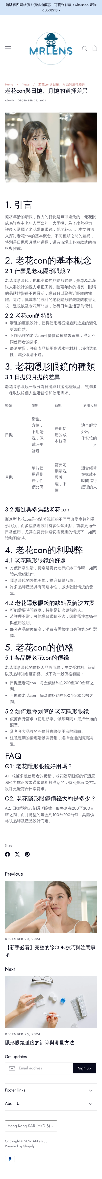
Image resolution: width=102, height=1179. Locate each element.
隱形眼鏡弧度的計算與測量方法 (39, 1042)
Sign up (84, 1068)
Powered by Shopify (19, 1146)
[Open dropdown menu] (90, 1090)
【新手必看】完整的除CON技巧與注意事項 (50, 951)
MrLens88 (41, 1141)
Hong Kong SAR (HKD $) (29, 1126)
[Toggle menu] (7, 48)
